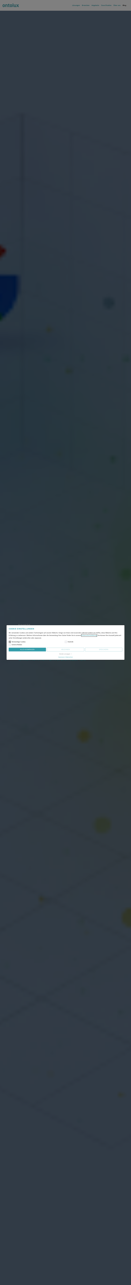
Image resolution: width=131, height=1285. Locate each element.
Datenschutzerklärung (89, 635)
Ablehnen (65, 649)
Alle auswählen (27, 649)
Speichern (103, 649)
